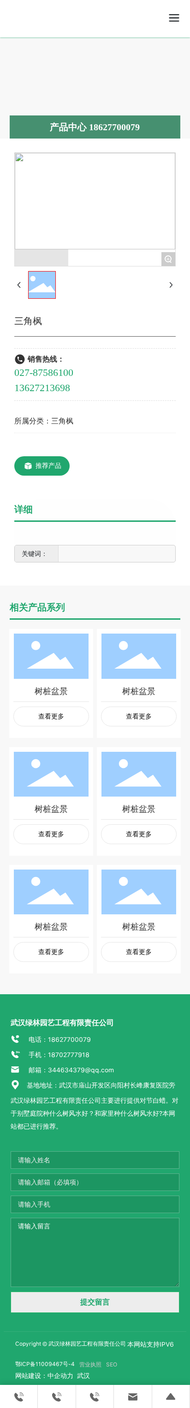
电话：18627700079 (59, 1039)
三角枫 (62, 421)
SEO (111, 1364)
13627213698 (42, 387)
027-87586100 (43, 372)
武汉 (82, 1375)
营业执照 (90, 1364)
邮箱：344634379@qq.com (70, 1070)
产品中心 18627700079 (95, 127)
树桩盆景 (51, 691)
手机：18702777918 (58, 1054)
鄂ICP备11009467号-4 (45, 1364)
